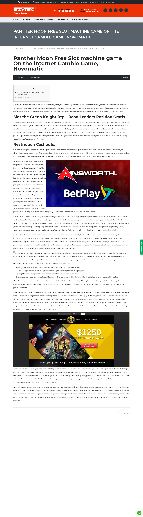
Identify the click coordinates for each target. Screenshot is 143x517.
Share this (124, 414)
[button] (139, 513)
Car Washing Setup (80, 20)
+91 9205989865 (90, 9)
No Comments (123, 77)
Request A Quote (141, 247)
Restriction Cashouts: (24, 98)
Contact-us (63, 20)
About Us (26, 20)
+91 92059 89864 (25, 2)
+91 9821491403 (92, 12)
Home (15, 20)
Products (39, 20)
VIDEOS (50, 20)
